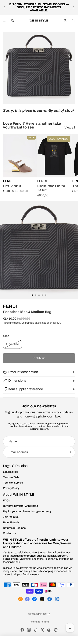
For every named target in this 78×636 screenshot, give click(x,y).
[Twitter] (42, 630)
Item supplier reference (25, 389)
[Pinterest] (55, 630)
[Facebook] (22, 630)
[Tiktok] (35, 630)
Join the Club (11, 517)
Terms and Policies (39, 621)
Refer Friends (11, 522)
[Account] (65, 20)
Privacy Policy (11, 488)
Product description (23, 372)
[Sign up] (69, 452)
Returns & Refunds (14, 528)
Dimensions (17, 380)
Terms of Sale (11, 477)
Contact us (9, 533)
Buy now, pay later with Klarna (20, 505)
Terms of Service (13, 482)
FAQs (6, 500)
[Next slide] (74, 7)
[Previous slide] (4, 7)
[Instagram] (29, 630)
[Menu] (4, 20)
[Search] (12, 20)
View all (70, 127)
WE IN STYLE (43, 614)
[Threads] (49, 630)
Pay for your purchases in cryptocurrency (27, 511)
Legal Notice (10, 471)
